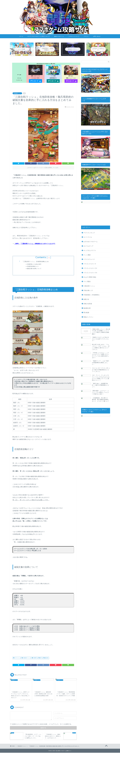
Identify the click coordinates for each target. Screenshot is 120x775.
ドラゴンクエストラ (90, 264)
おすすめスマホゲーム (91, 241)
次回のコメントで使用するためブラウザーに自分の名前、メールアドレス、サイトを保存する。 (42, 724)
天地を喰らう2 (88, 290)
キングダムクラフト (90, 250)
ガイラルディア (88, 246)
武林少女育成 (88, 303)
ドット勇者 (87, 255)
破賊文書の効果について (34, 268)
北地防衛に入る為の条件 (34, 264)
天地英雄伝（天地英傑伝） (92, 295)
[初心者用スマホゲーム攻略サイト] (60, 33)
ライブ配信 (87, 281)
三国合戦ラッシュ (17, 93)
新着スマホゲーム (59, 36)
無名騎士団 (87, 308)
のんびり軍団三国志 (90, 277)
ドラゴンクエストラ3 (90, 272)
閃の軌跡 (86, 312)
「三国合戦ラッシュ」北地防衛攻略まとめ (35, 261)
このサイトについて (73, 36)
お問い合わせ (96, 36)
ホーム (21, 36)
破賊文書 (46, 657)
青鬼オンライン (88, 317)
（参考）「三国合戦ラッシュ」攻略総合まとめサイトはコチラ (34, 243)
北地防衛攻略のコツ (33, 266)
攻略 (41, 657)
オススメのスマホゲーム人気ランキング (39, 36)
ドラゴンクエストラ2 (90, 268)
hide (49, 257)
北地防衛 (35, 657)
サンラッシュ (17, 657)
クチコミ (86, 36)
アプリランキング (89, 232)
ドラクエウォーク (89, 259)
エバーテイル (88, 237)
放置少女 (86, 299)
